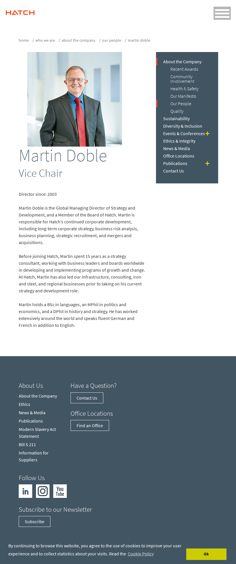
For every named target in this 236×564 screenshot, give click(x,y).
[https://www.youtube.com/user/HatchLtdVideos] (60, 490)
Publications (175, 163)
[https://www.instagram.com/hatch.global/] (43, 490)
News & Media (176, 148)
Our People (111, 40)
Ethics (24, 404)
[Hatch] (20, 11)
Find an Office (90, 425)
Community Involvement (182, 79)
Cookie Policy (141, 554)
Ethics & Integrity (179, 141)
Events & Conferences (184, 133)
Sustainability (176, 118)
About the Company (79, 40)
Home (24, 40)
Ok (206, 554)
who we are (45, 40)
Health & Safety (184, 88)
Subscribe (34, 521)
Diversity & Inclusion (182, 126)
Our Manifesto (183, 96)
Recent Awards (184, 69)
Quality (177, 111)
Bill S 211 (27, 444)
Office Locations (178, 156)
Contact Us (173, 171)
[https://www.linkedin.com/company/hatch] (25, 490)
